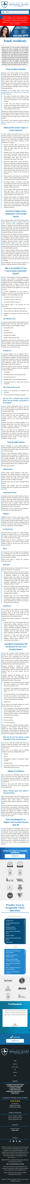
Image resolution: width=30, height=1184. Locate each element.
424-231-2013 (14, 837)
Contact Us (15, 856)
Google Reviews (15, 1093)
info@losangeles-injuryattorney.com (15, 1091)
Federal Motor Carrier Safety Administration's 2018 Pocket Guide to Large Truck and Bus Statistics (15, 92)
